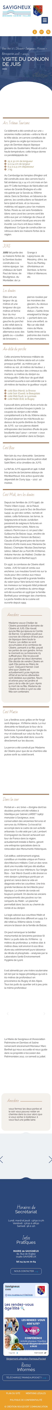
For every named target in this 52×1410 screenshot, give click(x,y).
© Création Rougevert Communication (26, 1407)
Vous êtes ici (8, 48)
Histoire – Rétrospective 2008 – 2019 (24, 51)
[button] (7, 1013)
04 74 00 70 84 (28, 1261)
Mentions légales (36, 1393)
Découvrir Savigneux (25, 48)
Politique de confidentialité (26, 1400)
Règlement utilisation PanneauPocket (26, 1358)
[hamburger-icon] (44, 20)
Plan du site (13, 1393)
